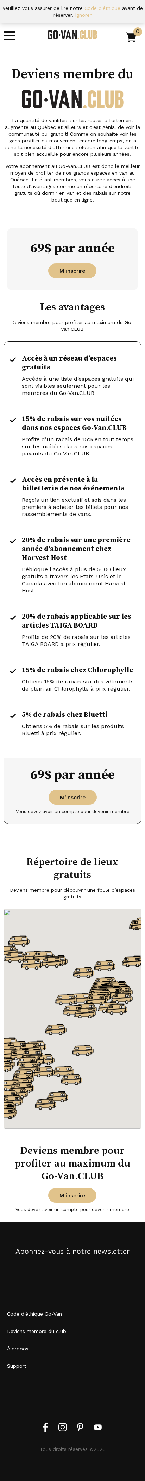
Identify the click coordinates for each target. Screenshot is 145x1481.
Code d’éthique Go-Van (34, 1314)
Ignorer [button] (83, 15)
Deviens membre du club (36, 1331)
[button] (83, 972)
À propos (18, 1348)
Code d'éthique (102, 8)
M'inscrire (72, 270)
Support (16, 1366)
